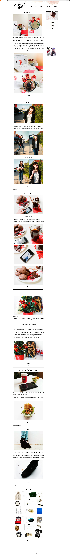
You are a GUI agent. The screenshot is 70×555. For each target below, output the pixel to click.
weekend (20, 425)
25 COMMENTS (29, 97)
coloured (15, 425)
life (14, 189)
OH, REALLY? (29, 102)
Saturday (18, 425)
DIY (15, 485)
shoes (17, 485)
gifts (14, 544)
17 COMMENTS (29, 365)
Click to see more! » (15, 361)
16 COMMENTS (29, 288)
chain (14, 485)
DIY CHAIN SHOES (28, 429)
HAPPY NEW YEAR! (28, 294)
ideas (15, 544)
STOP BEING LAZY (28, 12)
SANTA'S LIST (28, 489)
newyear (17, 544)
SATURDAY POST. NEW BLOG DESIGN (28, 370)
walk (16, 189)
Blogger (36, 553)
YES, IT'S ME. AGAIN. (29, 193)
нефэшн (15, 98)
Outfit (15, 189)
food (16, 425)
